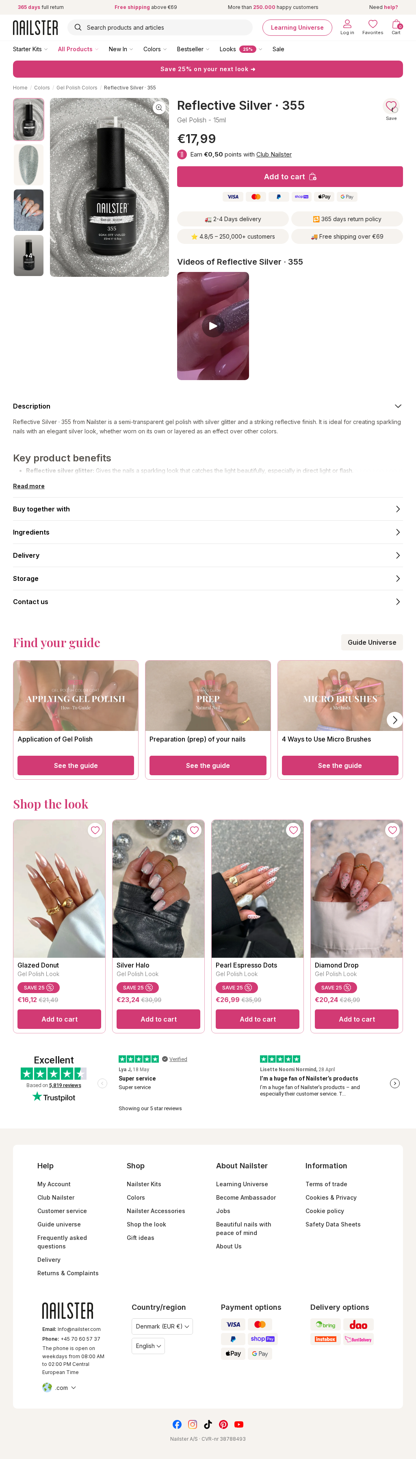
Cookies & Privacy (331, 1197)
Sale (278, 49)
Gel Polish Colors (77, 88)
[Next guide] (395, 720)
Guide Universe (372, 642)
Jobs (223, 1210)
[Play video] (213, 326)
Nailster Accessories (156, 1210)
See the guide (76, 765)
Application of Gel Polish (55, 739)
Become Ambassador (246, 1197)
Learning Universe (297, 27)
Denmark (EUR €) (159, 1326)
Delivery (49, 1259)
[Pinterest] (223, 1424)
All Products (75, 49)
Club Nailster (274, 154)
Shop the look (146, 1224)
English (145, 1345)
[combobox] (160, 27)
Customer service (62, 1210)
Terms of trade (326, 1184)
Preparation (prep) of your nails (197, 739)
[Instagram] (192, 1424)
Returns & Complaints (68, 1273)
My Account (54, 1184)
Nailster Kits (144, 1184)
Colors (152, 49)
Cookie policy (325, 1210)
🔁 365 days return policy (347, 218)
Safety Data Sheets (333, 1224)
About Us (229, 1246)
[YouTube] (239, 1424)
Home (20, 88)
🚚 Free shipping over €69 (347, 236)
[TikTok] (208, 1424)
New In (118, 49)
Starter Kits (27, 49)
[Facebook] (177, 1424)
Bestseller (190, 49)
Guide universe (59, 1224)
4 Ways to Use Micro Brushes (326, 739)
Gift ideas (140, 1237)
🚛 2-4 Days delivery (233, 218)
